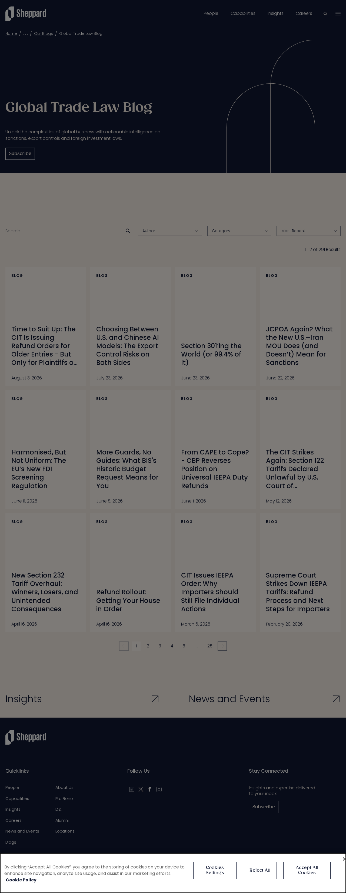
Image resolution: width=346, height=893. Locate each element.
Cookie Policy (21, 880)
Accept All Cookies (307, 870)
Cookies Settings (215, 870)
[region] (173, 873)
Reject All (259, 870)
